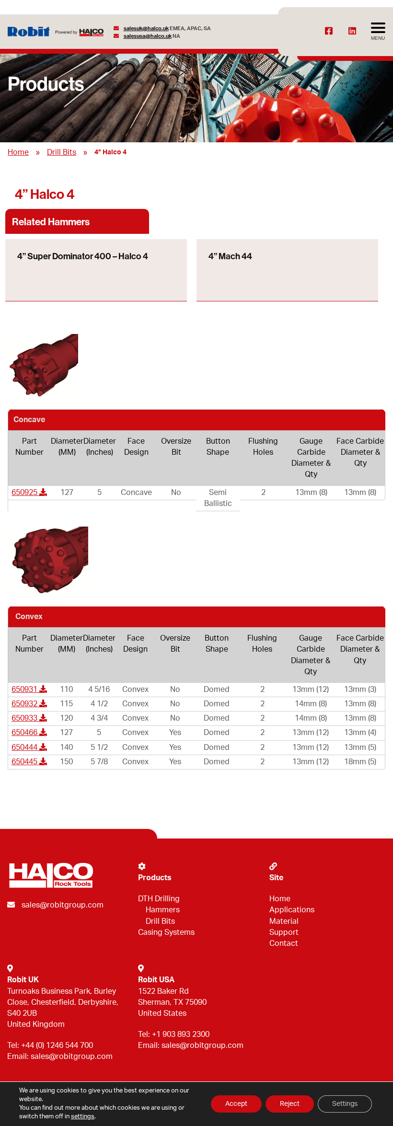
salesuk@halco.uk (146, 28)
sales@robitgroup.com (63, 905)
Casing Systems (166, 932)
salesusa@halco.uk (148, 36)
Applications (291, 910)
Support (284, 932)
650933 (25, 718)
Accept (236, 1104)
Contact (283, 943)
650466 (25, 732)
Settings (345, 1104)
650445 (25, 762)
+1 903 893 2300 (180, 1034)
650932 (25, 704)
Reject (290, 1104)
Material (284, 921)
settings (82, 1117)
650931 (25, 689)
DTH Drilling (159, 899)
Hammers (163, 910)
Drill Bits (61, 152)
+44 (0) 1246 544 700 (57, 1045)
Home (18, 152)
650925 (25, 492)
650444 (25, 747)
